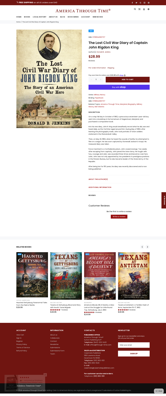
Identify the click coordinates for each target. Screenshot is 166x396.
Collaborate (55, 338)
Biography (132, 104)
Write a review (119, 216)
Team (52, 354)
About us (53, 335)
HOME (18, 17)
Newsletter (54, 344)
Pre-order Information (97, 68)
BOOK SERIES (73, 17)
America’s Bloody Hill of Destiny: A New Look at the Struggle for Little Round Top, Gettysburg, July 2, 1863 (99, 307)
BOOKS (27, 17)
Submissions (55, 347)
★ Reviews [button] (164, 200)
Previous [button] (142, 247)
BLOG (62, 17)
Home (18, 22)
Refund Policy (21, 351)
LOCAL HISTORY (39, 17)
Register (19, 341)
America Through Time (110, 104)
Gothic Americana (23, 300)
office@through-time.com (100, 345)
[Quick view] (44, 256)
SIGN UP (134, 353)
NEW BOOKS (98, 17)
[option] (32, 277)
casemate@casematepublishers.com (99, 368)
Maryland (123, 104)
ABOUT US (53, 17)
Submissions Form (57, 351)
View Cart (20, 335)
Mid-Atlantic (99, 107)
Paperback (99, 98)
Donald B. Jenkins (103, 52)
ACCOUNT (85, 17)
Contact (53, 341)
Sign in (18, 338)
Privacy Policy (21, 344)
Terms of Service (23, 347)
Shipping (111, 68)
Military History (99, 95)
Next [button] (147, 247)
